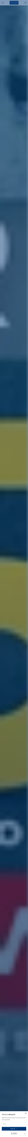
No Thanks (14, 1133)
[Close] (14, 568)
